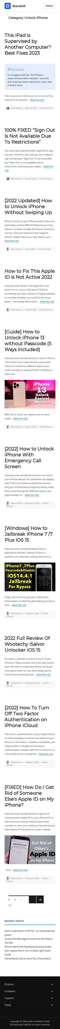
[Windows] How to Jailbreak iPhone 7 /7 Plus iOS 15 (29, 534)
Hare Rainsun (17, 108)
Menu (49, 6)
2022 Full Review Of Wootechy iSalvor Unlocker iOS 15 (27, 644)
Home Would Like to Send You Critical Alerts (28, 958)
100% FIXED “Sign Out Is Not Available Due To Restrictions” (30, 136)
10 (11, 905)
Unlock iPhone (46, 108)
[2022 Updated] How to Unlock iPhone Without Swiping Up (28, 206)
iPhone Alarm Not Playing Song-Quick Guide (28, 946)
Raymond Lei (17, 249)
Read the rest (37, 99)
